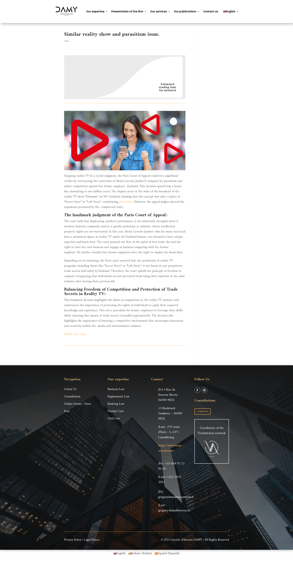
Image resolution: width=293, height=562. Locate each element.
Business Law (116, 389)
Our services (158, 11)
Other (66, 41)
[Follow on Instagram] (204, 390)
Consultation (72, 396)
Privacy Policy (72, 540)
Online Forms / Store (77, 404)
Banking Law (116, 404)
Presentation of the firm (127, 11)
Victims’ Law (116, 411)
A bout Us (70, 389)
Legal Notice (92, 540)
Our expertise (95, 11)
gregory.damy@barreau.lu (174, 510)
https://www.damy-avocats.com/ (170, 448)
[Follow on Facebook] (197, 390)
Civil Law (114, 418)
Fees (66, 411)
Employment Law (118, 396)
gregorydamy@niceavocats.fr (176, 497)
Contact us (210, 11)
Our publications (185, 11)
